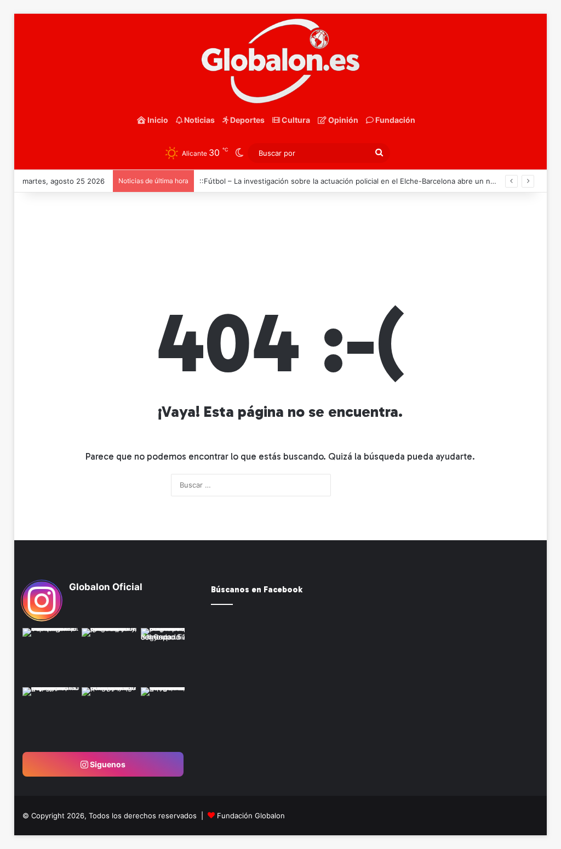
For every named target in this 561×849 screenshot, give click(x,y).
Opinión (342, 119)
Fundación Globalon (251, 815)
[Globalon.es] (280, 61)
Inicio (157, 119)
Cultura (295, 119)
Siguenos (106, 764)
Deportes (246, 119)
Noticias (198, 119)
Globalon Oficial (105, 586)
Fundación (394, 119)
